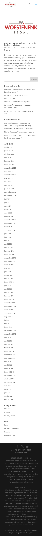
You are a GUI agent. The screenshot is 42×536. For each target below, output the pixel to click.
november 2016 (10, 334)
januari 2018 (9, 299)
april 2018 (8, 289)
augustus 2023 (9, 171)
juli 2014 (7, 389)
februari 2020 (9, 251)
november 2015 (10, 358)
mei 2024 (7, 157)
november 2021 (10, 196)
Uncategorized (9, 416)
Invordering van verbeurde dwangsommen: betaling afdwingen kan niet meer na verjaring (18, 125)
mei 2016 (7, 337)
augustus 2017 (9, 317)
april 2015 (8, 365)
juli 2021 (7, 199)
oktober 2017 (9, 310)
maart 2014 (8, 400)
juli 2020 (7, 234)
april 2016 (8, 341)
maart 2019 (8, 278)
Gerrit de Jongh (10, 123)
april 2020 (8, 244)
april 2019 (8, 275)
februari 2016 (9, 348)
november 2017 (10, 306)
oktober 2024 (9, 154)
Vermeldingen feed (11, 428)
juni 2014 (7, 393)
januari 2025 (9, 151)
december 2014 (10, 375)
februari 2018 (9, 296)
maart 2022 (8, 185)
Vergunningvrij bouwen (26, 132)
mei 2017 (7, 324)
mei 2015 (7, 361)
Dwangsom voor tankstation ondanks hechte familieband (20, 44)
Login (6, 425)
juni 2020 (7, 237)
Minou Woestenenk (15, 47)
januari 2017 (9, 327)
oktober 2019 (9, 265)
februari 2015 (9, 368)
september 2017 (10, 313)
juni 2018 (7, 285)
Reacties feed (9, 432)
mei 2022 (7, 182)
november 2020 (10, 223)
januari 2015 (9, 372)
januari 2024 (9, 164)
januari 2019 (9, 282)
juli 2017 (7, 320)
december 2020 (10, 220)
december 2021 (10, 192)
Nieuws (7, 50)
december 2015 (10, 355)
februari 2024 (9, 161)
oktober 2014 (9, 379)
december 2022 (10, 175)
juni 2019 (7, 272)
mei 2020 (7, 241)
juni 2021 (7, 202)
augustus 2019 (9, 268)
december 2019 (10, 258)
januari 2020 (9, 254)
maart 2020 (8, 247)
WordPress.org (9, 435)
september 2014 (10, 382)
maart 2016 (8, 344)
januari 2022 (9, 189)
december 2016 (10, 330)
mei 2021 (7, 206)
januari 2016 (9, 351)
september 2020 (10, 230)
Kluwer (7, 409)
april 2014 (8, 396)
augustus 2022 (9, 178)
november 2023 (10, 168)
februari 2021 (9, 216)
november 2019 (10, 261)
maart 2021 (8, 213)
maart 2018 (8, 292)
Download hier (21, 453)
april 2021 (8, 209)
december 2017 (10, 303)
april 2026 (8, 147)
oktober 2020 (9, 227)
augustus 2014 (9, 386)
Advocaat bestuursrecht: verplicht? (17, 102)
